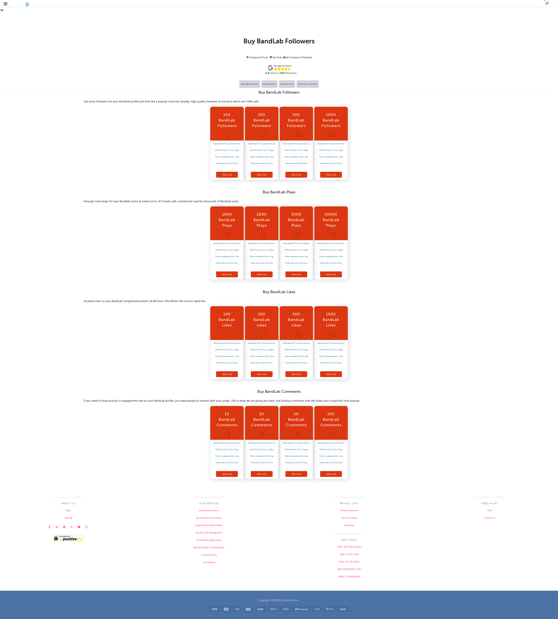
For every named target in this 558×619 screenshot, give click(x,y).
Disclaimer (349, 525)
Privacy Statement (349, 510)
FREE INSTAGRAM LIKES (349, 569)
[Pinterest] (64, 527)
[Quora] (57, 527)
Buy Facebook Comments (209, 518)
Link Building (209, 562)
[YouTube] (79, 527)
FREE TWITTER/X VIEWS (349, 547)
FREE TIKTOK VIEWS (349, 562)
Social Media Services (208, 510)
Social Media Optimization (209, 540)
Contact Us (489, 518)
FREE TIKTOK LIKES (349, 554)
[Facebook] (49, 527)
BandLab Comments (307, 84)
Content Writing (209, 555)
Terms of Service (349, 518)
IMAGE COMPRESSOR (349, 576)
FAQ (489, 510)
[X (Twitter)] (71, 527)
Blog (68, 510)
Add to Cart (227, 175)
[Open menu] (3, 6)
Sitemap (69, 518)
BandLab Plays (269, 84)
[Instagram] (86, 527)
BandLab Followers (249, 84)
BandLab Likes (287, 84)
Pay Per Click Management (209, 532)
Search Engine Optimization (209, 525)
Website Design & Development (209, 547)
